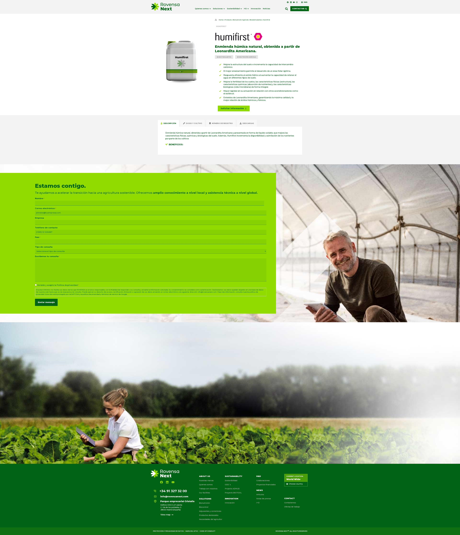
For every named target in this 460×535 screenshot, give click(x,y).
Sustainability (233, 476)
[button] (286, 9)
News (259, 490)
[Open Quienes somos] (210, 8)
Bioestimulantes (256, 20)
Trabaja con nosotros (208, 489)
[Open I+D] (248, 8)
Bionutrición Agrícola (240, 20)
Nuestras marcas (206, 480)
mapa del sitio (191, 531)
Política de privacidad (67, 285)
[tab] (168, 123)
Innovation (231, 499)
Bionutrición (204, 503)
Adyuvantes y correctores (210, 511)
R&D (258, 476)
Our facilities (204, 493)
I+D (257, 503)
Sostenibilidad (231, 480)
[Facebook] (287, 2)
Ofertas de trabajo (292, 507)
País (37, 237)
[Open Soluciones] (224, 8)
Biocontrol (203, 507)
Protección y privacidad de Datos (168, 531)
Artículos (260, 494)
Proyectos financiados (266, 485)
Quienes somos (206, 485)
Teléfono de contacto (46, 228)
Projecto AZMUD (232, 489)
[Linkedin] (290, 2)
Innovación (230, 503)
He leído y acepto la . (58, 285)
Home (221, 20)
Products (228, 20)
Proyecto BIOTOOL (233, 493)
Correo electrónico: (45, 208)
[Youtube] (294, 2)
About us (204, 476)
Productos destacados (208, 515)
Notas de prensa (263, 499)
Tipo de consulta (43, 247)
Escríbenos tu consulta (47, 256)
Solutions (205, 499)
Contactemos (290, 503)
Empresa (39, 218)
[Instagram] (297, 2)
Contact (289, 498)
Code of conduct (207, 531)
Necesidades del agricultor (210, 519)
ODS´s (228, 485)
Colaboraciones (263, 480)
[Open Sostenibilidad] (241, 8)
